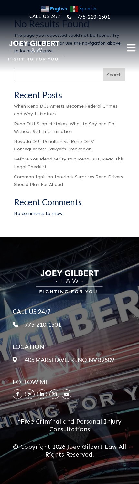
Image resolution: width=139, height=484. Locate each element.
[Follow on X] (30, 394)
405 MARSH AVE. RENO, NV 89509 (69, 359)
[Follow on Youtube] (66, 394)
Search (114, 74)
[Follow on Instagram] (54, 394)
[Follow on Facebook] (17, 394)
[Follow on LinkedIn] (42, 394)
